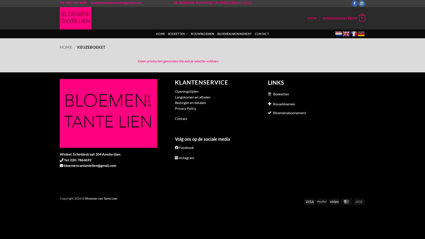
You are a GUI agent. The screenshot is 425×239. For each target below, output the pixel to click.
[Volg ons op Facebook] (355, 3)
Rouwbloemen (202, 34)
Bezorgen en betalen (190, 102)
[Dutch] (339, 33)
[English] (346, 33)
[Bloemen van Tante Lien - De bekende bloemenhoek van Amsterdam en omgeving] (78, 18)
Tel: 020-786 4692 (73, 3)
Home (160, 34)
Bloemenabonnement (234, 34)
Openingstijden (187, 91)
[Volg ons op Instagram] (362, 3)
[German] (361, 33)
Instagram (186, 158)
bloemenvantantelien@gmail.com (116, 3)
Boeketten (176, 34)
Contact (262, 34)
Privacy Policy (185, 108)
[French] (354, 33)
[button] (311, 18)
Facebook (186, 147)
